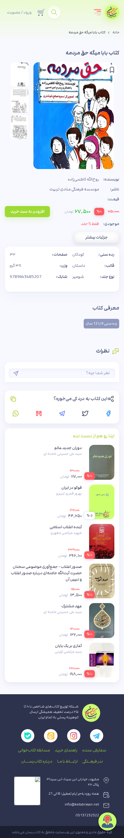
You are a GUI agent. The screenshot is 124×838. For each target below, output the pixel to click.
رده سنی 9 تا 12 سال (101, 323)
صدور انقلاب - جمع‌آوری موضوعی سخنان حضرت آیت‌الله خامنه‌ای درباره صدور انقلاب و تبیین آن (46, 573)
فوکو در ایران (71, 487)
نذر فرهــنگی (92, 761)
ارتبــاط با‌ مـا (67, 761)
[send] (16, 373)
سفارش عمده (94, 750)
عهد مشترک (71, 606)
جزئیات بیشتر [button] (96, 237)
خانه (116, 32)
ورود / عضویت (19, 12)
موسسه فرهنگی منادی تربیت (74, 189)
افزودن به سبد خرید (28, 211)
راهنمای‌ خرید (66, 750)
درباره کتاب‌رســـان (36, 761)
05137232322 (87, 815)
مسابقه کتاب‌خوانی (34, 750)
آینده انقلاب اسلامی (66, 527)
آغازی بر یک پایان (68, 646)
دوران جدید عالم (68, 448)
